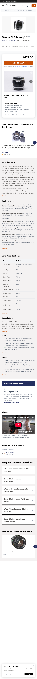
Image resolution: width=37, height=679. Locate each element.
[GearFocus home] (11, 5)
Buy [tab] (3, 46)
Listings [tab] (8, 46)
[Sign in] (23, 5)
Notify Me (29, 674)
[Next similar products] (35, 546)
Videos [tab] (32, 46)
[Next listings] (35, 143)
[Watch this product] (29, 37)
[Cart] (27, 5)
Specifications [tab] (23, 46)
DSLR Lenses (11, 40)
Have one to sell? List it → (12, 402)
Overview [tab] (15, 46)
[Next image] (31, 81)
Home (3, 40)
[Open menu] (3, 6)
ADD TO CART (18, 63)
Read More (5, 196)
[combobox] (18, 10)
